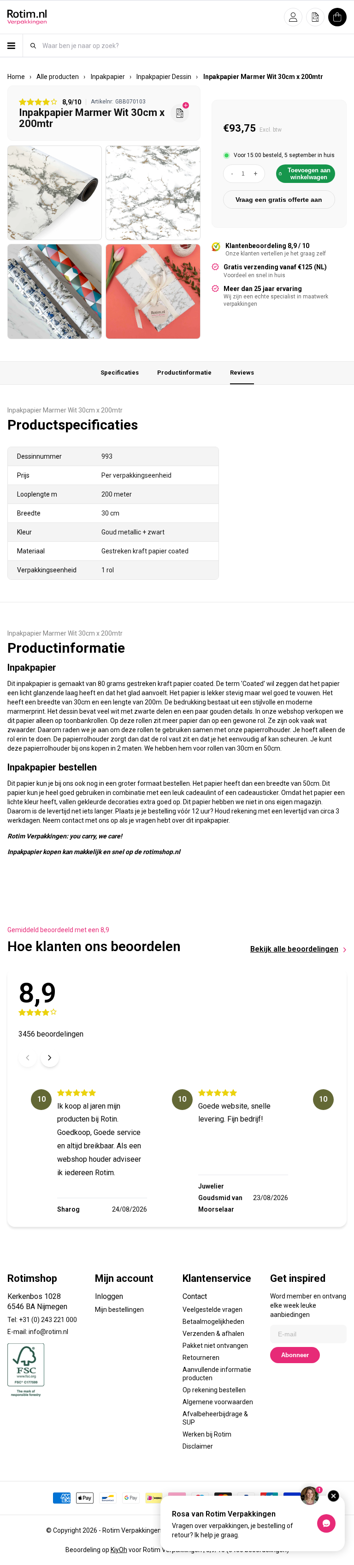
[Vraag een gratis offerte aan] (180, 113)
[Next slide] (50, 1058)
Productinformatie (184, 372)
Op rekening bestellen (214, 1390)
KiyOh (119, 1549)
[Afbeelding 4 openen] (153, 291)
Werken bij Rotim (207, 1434)
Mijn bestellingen (119, 1309)
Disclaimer (198, 1446)
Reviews (242, 372)
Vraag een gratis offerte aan (279, 199)
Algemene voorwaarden (218, 1402)
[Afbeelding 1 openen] (54, 193)
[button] (293, 17)
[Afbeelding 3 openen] (54, 291)
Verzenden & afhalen (213, 1333)
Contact (195, 1296)
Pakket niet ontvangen (215, 1345)
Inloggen (109, 1296)
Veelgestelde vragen (212, 1309)
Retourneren (201, 1357)
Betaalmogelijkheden (213, 1321)
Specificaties (119, 372)
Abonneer (295, 1355)
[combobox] (194, 45)
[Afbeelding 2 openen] (153, 193)
